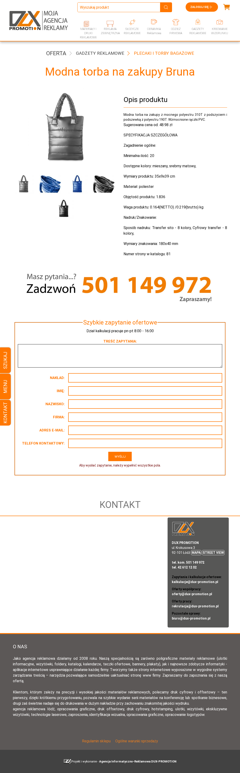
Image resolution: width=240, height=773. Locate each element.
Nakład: (57, 378)
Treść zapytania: (120, 341)
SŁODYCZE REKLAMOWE (132, 31)
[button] (22, 183)
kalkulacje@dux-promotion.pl (195, 582)
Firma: (59, 417)
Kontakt (5, 412)
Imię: (61, 391)
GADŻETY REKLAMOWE (197, 31)
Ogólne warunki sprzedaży (136, 741)
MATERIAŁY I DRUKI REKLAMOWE (88, 33)
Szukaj (5, 360)
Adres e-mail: (52, 430)
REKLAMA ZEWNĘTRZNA (110, 31)
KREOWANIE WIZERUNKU (219, 31)
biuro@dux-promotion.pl (191, 618)
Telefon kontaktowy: (43, 443)
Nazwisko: (55, 404)
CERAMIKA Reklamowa (154, 31)
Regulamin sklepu (96, 741)
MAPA (196, 552)
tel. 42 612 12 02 (184, 567)
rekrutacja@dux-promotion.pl (195, 606)
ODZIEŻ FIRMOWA (175, 31)
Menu (5, 386)
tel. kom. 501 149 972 (188, 562)
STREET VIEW (213, 552)
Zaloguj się (199, 7)
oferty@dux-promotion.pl (192, 594)
